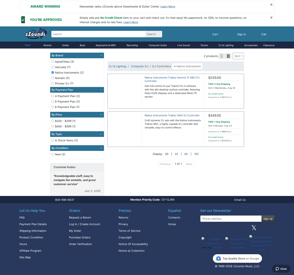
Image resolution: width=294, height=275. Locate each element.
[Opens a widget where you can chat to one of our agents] (281, 269)
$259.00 (214, 78)
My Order (75, 230)
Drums (204, 45)
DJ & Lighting (226, 45)
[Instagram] (237, 229)
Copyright (125, 237)
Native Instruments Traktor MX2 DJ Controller (172, 115)
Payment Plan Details (33, 224)
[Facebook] (220, 229)
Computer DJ (139, 66)
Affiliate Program (30, 250)
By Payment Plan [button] (77, 90)
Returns (123, 217)
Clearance (268, 45)
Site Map (25, 257)
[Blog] (204, 229)
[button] (222, 56)
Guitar (65, 45)
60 (186, 154)
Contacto (174, 217)
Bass (82, 45)
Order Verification (80, 244)
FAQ (21, 217)
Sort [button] (237, 56)
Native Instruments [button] (187, 66)
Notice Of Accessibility (133, 244)
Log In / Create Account (84, 224)
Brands (48, 45)
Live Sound (183, 45)
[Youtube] (270, 229)
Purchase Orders (79, 237)
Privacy (123, 224)
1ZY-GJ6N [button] (152, 199)
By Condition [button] (77, 148)
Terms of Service (129, 230)
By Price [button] (77, 115)
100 (196, 154)
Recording (132, 45)
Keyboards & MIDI (106, 45)
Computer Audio (158, 45)
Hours (23, 244)
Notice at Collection (131, 250)
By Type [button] (77, 134)
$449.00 (214, 115)
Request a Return (80, 217)
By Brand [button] (77, 55)
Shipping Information (32, 230)
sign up (268, 218)
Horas (172, 224)
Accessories (251, 45)
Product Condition (31, 237)
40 (176, 154)
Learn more (167, 6)
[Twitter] (254, 229)
